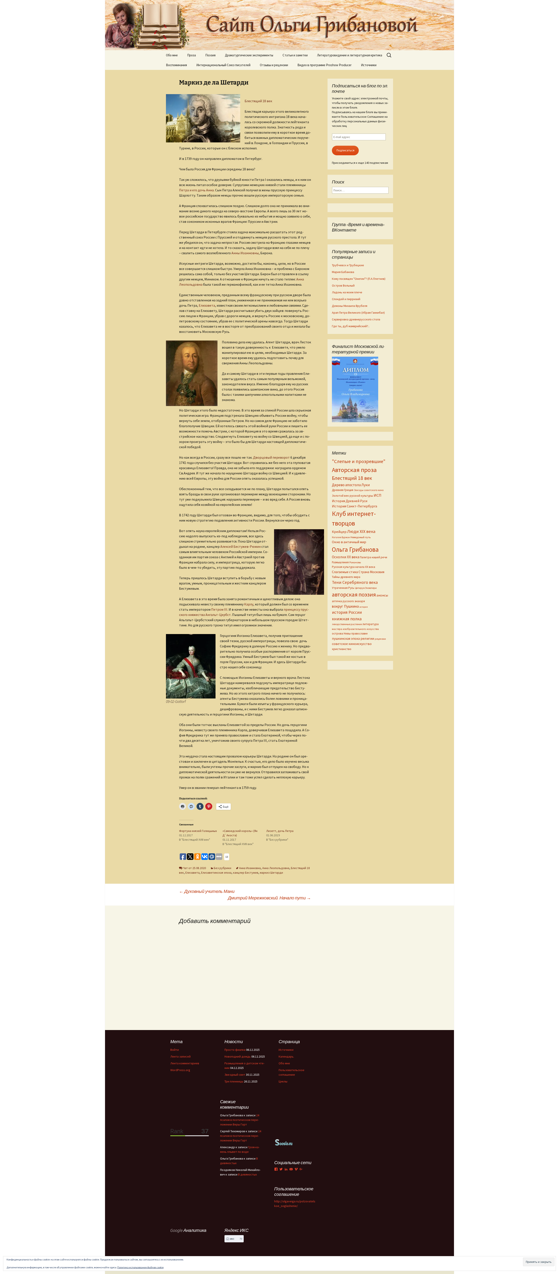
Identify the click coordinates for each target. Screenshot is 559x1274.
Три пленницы (233, 1081)
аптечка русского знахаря (348, 601)
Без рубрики (222, 868)
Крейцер (339, 531)
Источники (368, 65)
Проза (191, 55)
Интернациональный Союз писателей (223, 65)
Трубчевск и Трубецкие (348, 265)
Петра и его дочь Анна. (196, 190)
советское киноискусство (352, 643)
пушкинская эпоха (346, 638)
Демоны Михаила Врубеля (349, 306)
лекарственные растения (347, 624)
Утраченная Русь (343, 588)
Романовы (355, 562)
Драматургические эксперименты (249, 55)
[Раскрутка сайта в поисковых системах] (283, 1142)
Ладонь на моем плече (347, 292)
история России (347, 612)
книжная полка (347, 618)
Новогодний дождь (237, 1056)
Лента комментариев (184, 1063)
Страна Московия (371, 572)
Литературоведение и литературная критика (349, 55)
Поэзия (210, 55)
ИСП (377, 495)
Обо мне (172, 55)
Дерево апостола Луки (351, 484)
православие (359, 633)
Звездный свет (234, 1075)
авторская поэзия (354, 594)
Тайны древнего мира (346, 577)
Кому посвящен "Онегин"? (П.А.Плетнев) (358, 279)
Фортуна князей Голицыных (198, 831)
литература (370, 624)
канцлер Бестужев (245, 873)
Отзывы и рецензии (274, 65)
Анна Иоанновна (250, 868)
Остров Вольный (343, 285)
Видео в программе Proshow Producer (324, 65)
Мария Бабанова (343, 272)
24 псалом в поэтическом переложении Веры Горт (239, 1119)
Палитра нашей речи (373, 557)
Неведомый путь (360, 537)
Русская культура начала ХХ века (353, 567)
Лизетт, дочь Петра (279, 831)
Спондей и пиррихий (346, 299)
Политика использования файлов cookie (140, 1267)
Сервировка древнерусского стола (356, 319)
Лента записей (180, 1056)
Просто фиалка (234, 1050)
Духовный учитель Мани (207, 891)
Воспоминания (176, 65)
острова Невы (341, 633)
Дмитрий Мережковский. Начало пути (269, 898)
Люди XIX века (361, 531)
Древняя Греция (342, 490)
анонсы (382, 595)
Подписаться (345, 150)
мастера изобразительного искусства (355, 629)
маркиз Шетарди (271, 873)
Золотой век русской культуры (352, 496)
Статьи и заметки (295, 55)
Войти (174, 1050)
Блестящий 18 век (258, 101)
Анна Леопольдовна (275, 868)
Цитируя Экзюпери (366, 587)
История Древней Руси (349, 501)
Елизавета (207, 305)
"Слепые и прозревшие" (358, 461)
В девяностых (247, 1174)
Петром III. (219, 609)
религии (367, 638)
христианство (341, 649)
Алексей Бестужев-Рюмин (240, 546)
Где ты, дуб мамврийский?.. (350, 326)
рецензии (380, 638)
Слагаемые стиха (345, 572)
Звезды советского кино (369, 490)
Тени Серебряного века (355, 582)
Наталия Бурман (341, 537)
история (363, 606)
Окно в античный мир (349, 542)
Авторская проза (354, 470)
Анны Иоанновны (245, 253)
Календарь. (286, 1056)
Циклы (283, 1081)
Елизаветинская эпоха (216, 873)
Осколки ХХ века (345, 557)
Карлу (248, 604)
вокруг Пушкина (345, 606)
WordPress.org (180, 1070)
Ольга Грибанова (355, 549)
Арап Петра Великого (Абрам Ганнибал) (358, 313)
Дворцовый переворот (271, 457)
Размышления (340, 562)
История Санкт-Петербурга (354, 506)
